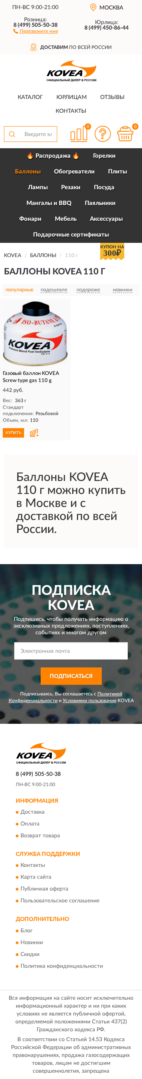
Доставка (33, 812)
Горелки (104, 156)
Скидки (30, 954)
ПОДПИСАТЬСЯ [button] (71, 676)
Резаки (70, 187)
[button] (35, 30)
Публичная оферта (44, 889)
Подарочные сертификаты (71, 235)
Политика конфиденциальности (62, 966)
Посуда (104, 187)
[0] (125, 134)
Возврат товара (40, 836)
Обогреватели (74, 172)
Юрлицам (71, 97)
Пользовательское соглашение (60, 901)
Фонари (30, 219)
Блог (27, 931)
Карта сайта (36, 877)
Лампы (38, 187)
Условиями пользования (89, 700)
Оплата (30, 824)
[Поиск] (12, 134)
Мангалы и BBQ (48, 203)
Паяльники (100, 203)
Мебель (66, 219)
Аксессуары (106, 219)
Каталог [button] (30, 97)
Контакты (71, 111)
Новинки (32, 942)
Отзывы (112, 97)
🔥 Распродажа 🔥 (53, 156)
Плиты (117, 172)
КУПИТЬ (13, 433)
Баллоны (28, 172)
